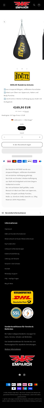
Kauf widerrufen (10, 244)
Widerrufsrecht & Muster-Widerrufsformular (19, 239)
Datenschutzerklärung (12, 254)
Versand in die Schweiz (12, 264)
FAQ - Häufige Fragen (12, 279)
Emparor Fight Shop (13, 392)
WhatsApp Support (11, 274)
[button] (22, 151)
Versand (27, 111)
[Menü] (4, 5)
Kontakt (7, 269)
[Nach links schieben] (17, 68)
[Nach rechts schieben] (26, 68)
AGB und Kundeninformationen (15, 234)
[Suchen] (34, 5)
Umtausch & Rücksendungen (14, 249)
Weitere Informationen (13, 349)
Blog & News (9, 284)
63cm (22, 128)
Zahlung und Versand (12, 259)
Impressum (8, 229)
